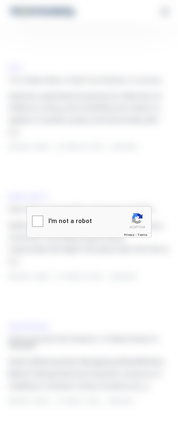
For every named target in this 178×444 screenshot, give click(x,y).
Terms (142, 235)
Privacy (129, 235)
